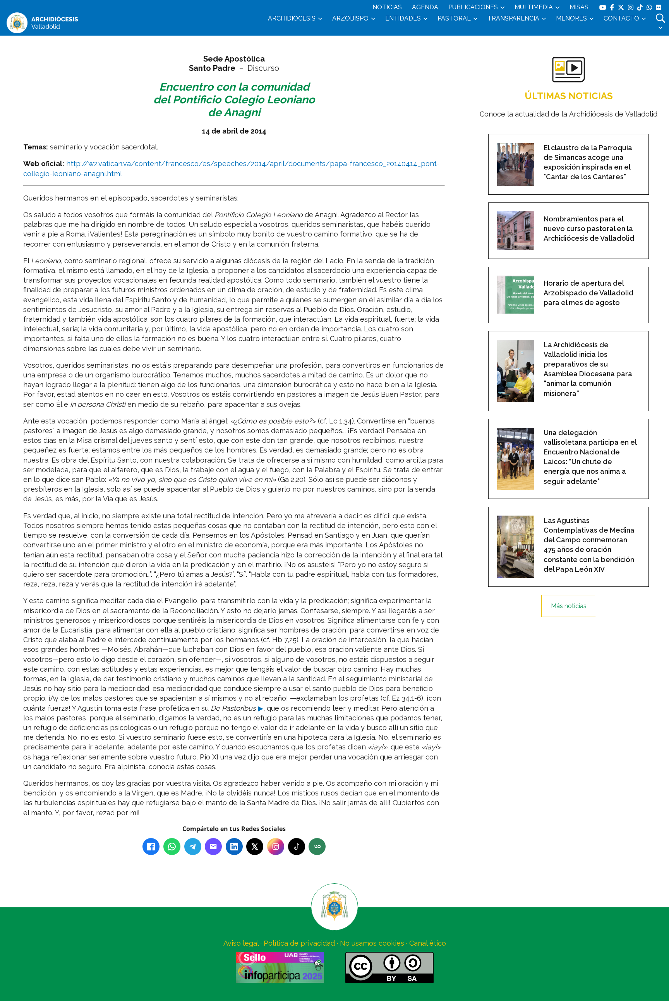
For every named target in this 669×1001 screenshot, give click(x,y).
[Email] (213, 846)
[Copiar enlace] (317, 846)
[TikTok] (296, 846)
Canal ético (427, 943)
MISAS (579, 7)
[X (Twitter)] (254, 846)
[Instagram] (275, 846)
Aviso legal (241, 943)
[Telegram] (192, 846)
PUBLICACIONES (473, 7)
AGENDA (425, 7)
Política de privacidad (299, 943)
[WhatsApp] (171, 846)
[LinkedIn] (234, 846)
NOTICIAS (387, 7)
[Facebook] (151, 846)
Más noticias (569, 606)
